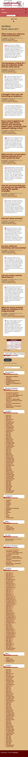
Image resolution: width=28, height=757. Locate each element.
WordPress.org (10, 529)
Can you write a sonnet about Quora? (11, 276)
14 (9, 345)
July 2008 (8, 488)
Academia (15, 101)
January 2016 (9, 457)
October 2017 (9, 428)
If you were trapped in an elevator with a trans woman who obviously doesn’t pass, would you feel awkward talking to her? (13, 124)
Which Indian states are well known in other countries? (14, 396)
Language (8, 509)
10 (16, 344)
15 (12, 345)
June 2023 (8, 416)
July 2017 (8, 433)
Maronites (8, 379)
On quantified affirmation (13, 380)
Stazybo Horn (9, 406)
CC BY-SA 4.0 (4, 752)
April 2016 (8, 453)
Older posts (14, 19)
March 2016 (9, 454)
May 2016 (8, 451)
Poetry (7, 515)
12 (20, 344)
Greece (8, 507)
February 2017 (9, 439)
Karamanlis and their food (13, 404)
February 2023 (9, 419)
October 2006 (9, 492)
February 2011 (9, 462)
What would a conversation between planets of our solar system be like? (13, 156)
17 (16, 345)
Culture (14, 72)
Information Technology (19, 316)
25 (18, 347)
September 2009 (10, 478)
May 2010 (8, 468)
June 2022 (8, 420)
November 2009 (10, 476)
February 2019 (9, 426)
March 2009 (9, 487)
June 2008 (8, 489)
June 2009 (8, 483)
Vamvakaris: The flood (12, 394)
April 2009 (8, 485)
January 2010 (9, 473)
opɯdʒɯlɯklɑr (12, 3)
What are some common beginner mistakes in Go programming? (12, 309)
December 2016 (10, 442)
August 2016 (9, 447)
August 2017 (9, 431)
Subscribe (7, 360)
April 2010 (8, 469)
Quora (14, 282)
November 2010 (10, 465)
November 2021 (10, 422)
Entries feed (9, 527)
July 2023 (8, 415)
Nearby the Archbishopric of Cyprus (13, 383)
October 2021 (9, 423)
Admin (8, 501)
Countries (15, 40)
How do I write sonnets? (12, 218)
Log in (7, 525)
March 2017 (9, 438)
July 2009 (8, 481)
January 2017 (9, 441)
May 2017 (8, 435)
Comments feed (10, 528)
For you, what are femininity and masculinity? (13, 247)
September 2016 (10, 446)
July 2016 (8, 449)
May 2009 (8, 484)
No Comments (11, 39)
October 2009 (9, 477)
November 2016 (10, 443)
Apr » (8, 350)
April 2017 (8, 437)
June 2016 (8, 450)
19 (20, 345)
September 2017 (10, 430)
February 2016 (9, 456)
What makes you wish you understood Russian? (13, 35)
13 (7, 345)
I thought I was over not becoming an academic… (12, 95)
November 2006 (10, 491)
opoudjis (5, 38)
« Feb (5, 350)
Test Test (8, 399)
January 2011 (9, 464)
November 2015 (10, 460)
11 (18, 344)
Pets (7, 513)
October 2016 (9, 445)
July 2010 (8, 466)
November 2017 (10, 427)
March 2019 (9, 424)
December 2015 (10, 458)
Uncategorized (10, 517)
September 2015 (10, 461)
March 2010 (9, 470)
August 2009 (9, 480)
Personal (15, 196)
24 (16, 347)
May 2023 (8, 418)
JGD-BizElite (15, 752)
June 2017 (8, 434)
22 (12, 347)
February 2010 (9, 472)
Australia (8, 503)
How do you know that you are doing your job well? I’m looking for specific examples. (13, 188)
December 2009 (10, 474)
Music (7, 511)
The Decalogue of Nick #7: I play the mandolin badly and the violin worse (13, 65)
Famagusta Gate (10, 382)
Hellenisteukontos (10, 539)
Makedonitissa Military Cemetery (12, 377)
